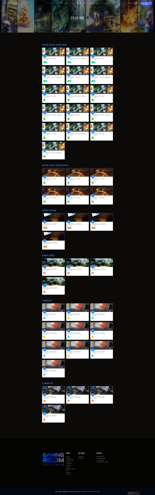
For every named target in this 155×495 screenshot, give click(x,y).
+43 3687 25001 (100, 460)
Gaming (68, 461)
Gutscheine (69, 463)
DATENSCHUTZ (92, 491)
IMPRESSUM (84, 491)
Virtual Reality (70, 460)
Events (68, 467)
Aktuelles (68, 458)
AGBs (98, 491)
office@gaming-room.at (102, 461)
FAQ (67, 470)
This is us (68, 474)
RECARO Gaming (70, 469)
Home (67, 456)
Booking (68, 465)
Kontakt (68, 472)
